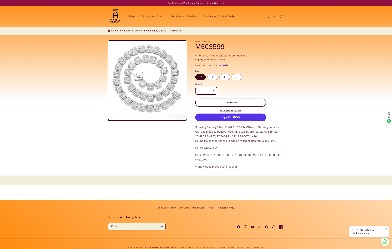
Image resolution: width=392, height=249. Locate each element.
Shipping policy (209, 247)
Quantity (199, 84)
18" (200, 77)
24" (237, 77)
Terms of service (227, 247)
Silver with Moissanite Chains (150, 30)
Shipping (199, 59)
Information (198, 207)
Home (114, 30)
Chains (126, 30)
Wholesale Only (225, 207)
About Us (184, 207)
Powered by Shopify (169, 247)
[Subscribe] (161, 226)
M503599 (176, 30)
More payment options (230, 110)
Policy (211, 207)
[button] (133, 16)
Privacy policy (244, 247)
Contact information (190, 247)
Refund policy (260, 247)
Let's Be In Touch (167, 207)
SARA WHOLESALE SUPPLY (146, 247)
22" (225, 77)
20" (213, 77)
